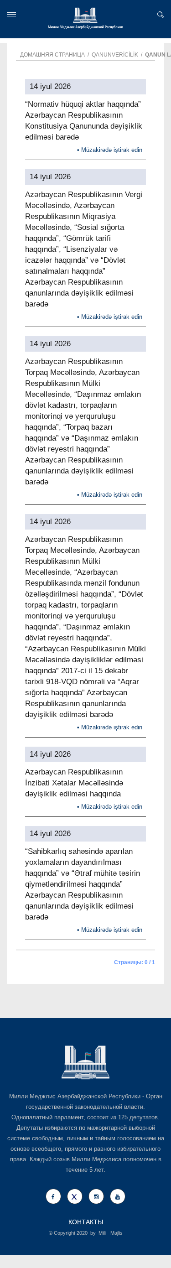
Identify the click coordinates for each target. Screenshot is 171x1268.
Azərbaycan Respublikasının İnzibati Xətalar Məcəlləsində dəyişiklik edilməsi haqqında (74, 783)
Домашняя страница (52, 55)
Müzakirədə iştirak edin (111, 149)
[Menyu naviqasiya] (11, 14)
